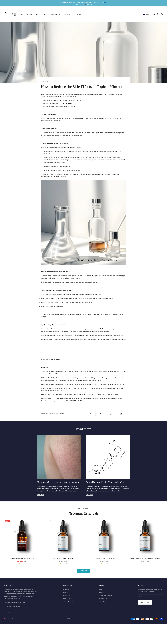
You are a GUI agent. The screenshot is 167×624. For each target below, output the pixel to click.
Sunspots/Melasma (54, 14)
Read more (40, 494)
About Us (102, 602)
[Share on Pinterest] (111, 414)
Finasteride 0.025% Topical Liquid (104, 558)
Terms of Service (68, 602)
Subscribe (144, 602)
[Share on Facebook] (90, 414)
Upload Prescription (26, 14)
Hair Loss (102, 592)
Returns (65, 592)
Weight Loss (103, 599)
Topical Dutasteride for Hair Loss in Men (105, 482)
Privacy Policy (67, 599)
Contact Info (67, 595)
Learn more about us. (16, 598)
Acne (43, 14)
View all (83, 571)
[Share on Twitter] (101, 414)
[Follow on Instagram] (9, 613)
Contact (79, 14)
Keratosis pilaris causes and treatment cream (58, 482)
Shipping (66, 589)
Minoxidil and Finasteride (55, 335)
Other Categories (69, 14)
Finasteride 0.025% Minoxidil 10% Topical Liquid (145, 558)
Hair (37, 14)
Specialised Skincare (105, 595)
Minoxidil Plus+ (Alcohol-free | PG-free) (22, 558)
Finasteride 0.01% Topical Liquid (63, 558)
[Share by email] (121, 414)
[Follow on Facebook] (5, 613)
